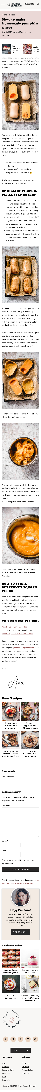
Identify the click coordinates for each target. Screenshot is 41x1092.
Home (4, 15)
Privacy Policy (27, 1070)
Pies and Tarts (8, 1070)
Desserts (6, 1080)
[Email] (35, 1039)
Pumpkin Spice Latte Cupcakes (14, 627)
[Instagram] (20, 1039)
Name (5, 841)
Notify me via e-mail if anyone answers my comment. (19, 862)
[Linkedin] (28, 1039)
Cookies (5, 1067)
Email (4, 851)
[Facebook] (5, 1039)
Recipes (12, 15)
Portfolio (25, 1067)
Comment (6, 806)
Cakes (4, 1063)
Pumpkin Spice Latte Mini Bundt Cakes (17, 633)
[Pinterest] (13, 1039)
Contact (25, 1063)
